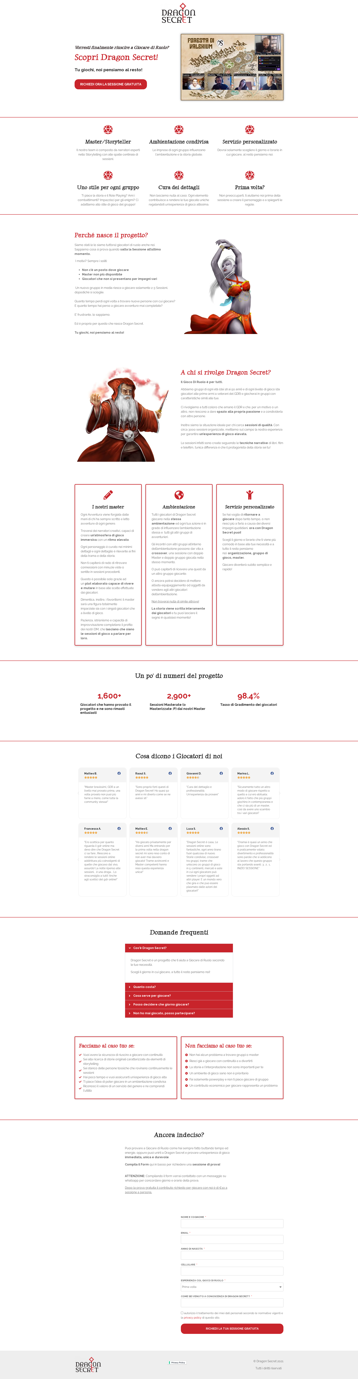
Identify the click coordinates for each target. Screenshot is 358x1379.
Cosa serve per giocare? (152, 995)
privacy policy (192, 1317)
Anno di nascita (192, 1249)
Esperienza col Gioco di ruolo (202, 1280)
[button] (78, 793)
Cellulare (188, 1264)
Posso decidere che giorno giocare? (161, 1004)
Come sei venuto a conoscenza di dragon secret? (216, 1296)
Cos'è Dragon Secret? (150, 948)
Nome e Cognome (193, 1217)
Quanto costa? (144, 987)
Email (185, 1233)
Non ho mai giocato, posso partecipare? (164, 1013)
